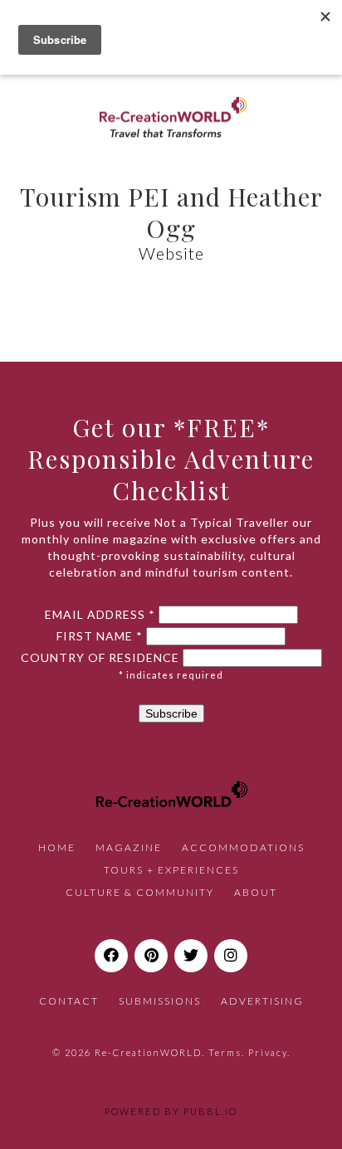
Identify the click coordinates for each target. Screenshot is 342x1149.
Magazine (128, 847)
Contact (69, 1001)
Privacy (267, 1052)
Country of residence (100, 658)
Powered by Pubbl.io (171, 1111)
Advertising (262, 1001)
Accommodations (243, 847)
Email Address (100, 615)
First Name (99, 636)
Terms (225, 1052)
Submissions (160, 1001)
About (255, 892)
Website (171, 253)
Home (57, 847)
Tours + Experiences (171, 870)
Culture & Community (140, 892)
